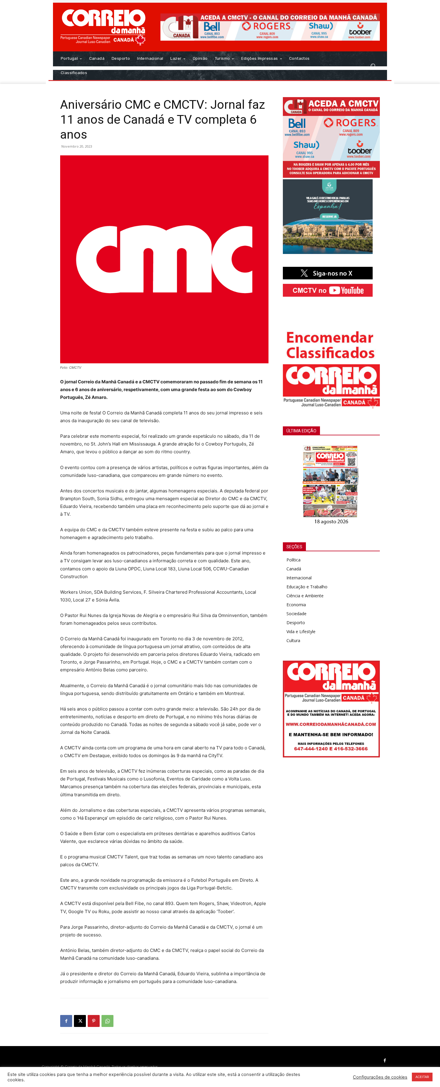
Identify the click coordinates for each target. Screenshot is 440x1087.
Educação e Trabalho (306, 587)
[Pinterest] (94, 1021)
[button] (373, 66)
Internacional (299, 578)
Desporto (295, 622)
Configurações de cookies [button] (380, 1077)
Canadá (293, 569)
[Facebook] (66, 1021)
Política (293, 560)
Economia (296, 604)
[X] (80, 1021)
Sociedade (296, 613)
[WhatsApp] (107, 1021)
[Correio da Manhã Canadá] (103, 27)
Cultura (293, 640)
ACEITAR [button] (422, 1077)
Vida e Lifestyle (300, 631)
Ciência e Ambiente (305, 595)
